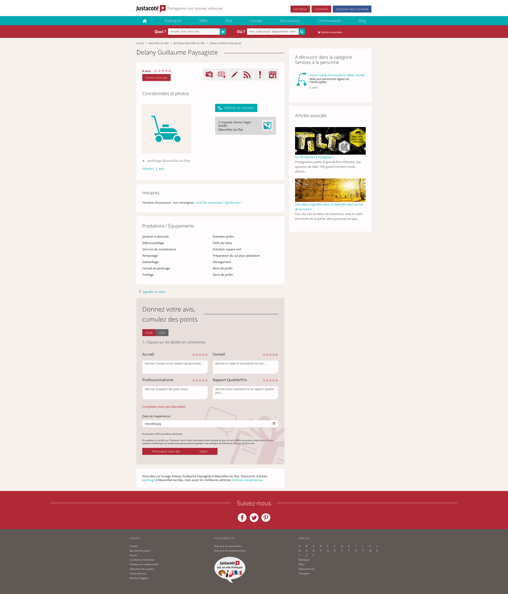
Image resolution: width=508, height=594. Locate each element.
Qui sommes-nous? (139, 550)
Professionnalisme (157, 379)
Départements (307, 568)
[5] (206, 354)
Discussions (290, 20)
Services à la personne (247, 480)
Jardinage (148, 480)
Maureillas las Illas (158, 43)
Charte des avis (137, 573)
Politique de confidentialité (144, 564)
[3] (200, 354)
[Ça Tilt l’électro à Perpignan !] (330, 140)
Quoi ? (160, 31)
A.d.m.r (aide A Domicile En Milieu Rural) (337, 75)
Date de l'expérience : (156, 416)
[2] (196, 354)
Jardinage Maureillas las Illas (189, 43)
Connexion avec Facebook (352, 9)
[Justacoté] (144, 20)
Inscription (300, 9)
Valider (203, 451)
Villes (203, 20)
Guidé (149, 333)
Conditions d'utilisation (141, 559)
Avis (228, 20)
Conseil (219, 354)
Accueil (140, 43)
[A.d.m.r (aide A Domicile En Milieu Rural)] (301, 83)
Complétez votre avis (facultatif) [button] (163, 407)
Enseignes (304, 573)
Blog (362, 20)
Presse (133, 555)
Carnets (256, 20)
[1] (193, 354)
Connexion (321, 9)
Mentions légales (138, 578)
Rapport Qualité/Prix (230, 379)
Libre (162, 333)
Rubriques (173, 20)
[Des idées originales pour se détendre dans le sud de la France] (330, 190)
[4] (203, 354)
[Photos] (166, 129)
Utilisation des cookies (141, 568)
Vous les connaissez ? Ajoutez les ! (218, 202)
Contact (133, 546)
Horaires (148, 169)
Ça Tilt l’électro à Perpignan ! (314, 157)
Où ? (241, 31)
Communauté (329, 20)
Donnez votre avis (156, 77)
